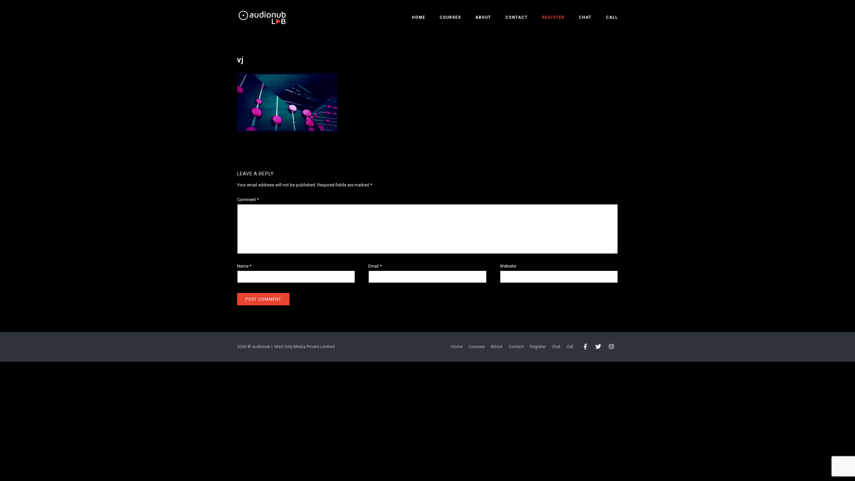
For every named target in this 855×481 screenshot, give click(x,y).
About (483, 17)
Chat (585, 17)
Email (375, 266)
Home (418, 17)
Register (553, 17)
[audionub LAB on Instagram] (612, 347)
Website (508, 266)
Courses (450, 17)
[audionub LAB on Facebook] (585, 347)
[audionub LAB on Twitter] (598, 347)
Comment (248, 199)
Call (612, 17)
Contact (516, 17)
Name (244, 266)
